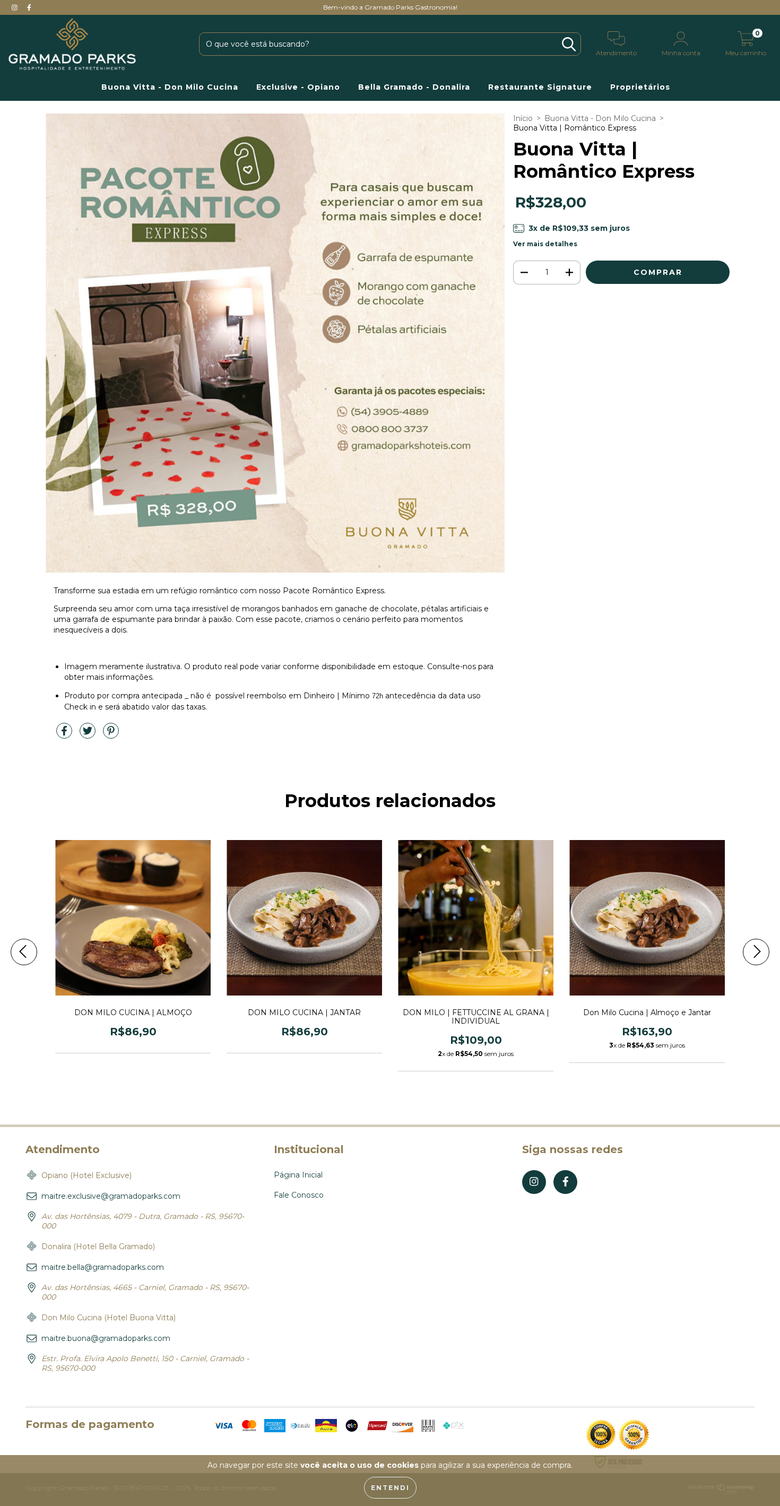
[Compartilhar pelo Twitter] (89, 735)
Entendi (390, 1488)
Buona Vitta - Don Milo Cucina (169, 87)
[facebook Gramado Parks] (29, 7)
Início (523, 118)
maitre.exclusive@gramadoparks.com (110, 1196)
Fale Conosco (299, 1195)
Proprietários (641, 87)
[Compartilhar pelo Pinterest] (111, 735)
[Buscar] (569, 44)
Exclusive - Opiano (298, 87)
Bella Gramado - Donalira (414, 87)
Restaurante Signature (540, 87)
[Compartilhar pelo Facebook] (65, 735)
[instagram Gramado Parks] (15, 7)
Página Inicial (298, 1175)
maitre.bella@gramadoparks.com (102, 1267)
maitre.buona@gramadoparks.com (105, 1338)
